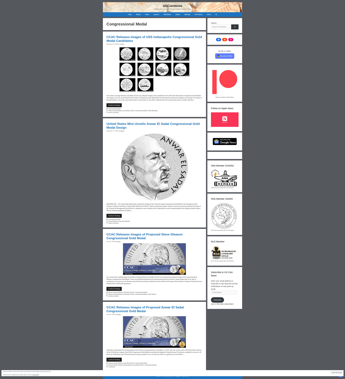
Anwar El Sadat (112, 221)
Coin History (198, 14)
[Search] (235, 26)
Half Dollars (167, 14)
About (209, 14)
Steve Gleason (152, 294)
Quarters (156, 14)
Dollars (178, 14)
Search (214, 23)
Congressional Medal (114, 108)
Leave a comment (113, 112)
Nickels (138, 14)
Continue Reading (114, 105)
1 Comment (111, 366)
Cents (130, 14)
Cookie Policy (35, 374)
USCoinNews (172, 6)
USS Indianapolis (153, 110)
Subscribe (217, 300)
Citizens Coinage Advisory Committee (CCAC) (121, 110)
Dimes (147, 14)
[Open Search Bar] (216, 14)
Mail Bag (187, 14)
